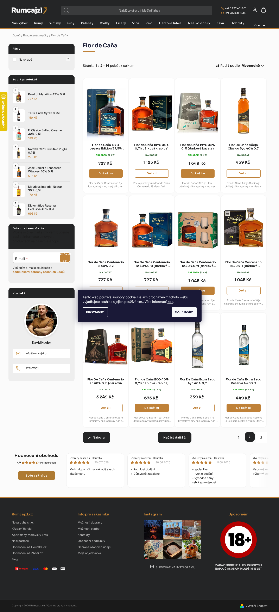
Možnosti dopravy (90, 522)
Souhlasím (184, 312)
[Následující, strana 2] (250, 437)
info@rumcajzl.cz (235, 12)
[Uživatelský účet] (255, 10)
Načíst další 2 (174, 437)
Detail (152, 173)
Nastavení (95, 312)
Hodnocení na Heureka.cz (29, 547)
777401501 (32, 368)
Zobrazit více (36, 475)
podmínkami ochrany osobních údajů (39, 272)
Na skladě (44, 59)
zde (170, 302)
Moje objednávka (89, 553)
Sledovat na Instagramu (175, 567)
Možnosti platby (89, 528)
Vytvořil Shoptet (256, 605)
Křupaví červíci (22, 528)
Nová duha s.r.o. (23, 522)
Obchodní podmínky (91, 541)
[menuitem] (19, 23)
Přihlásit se (65, 257)
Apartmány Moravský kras (30, 535)
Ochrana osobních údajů (94, 547)
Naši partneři (20, 541)
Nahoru (99, 437)
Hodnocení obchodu (36, 455)
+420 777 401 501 (235, 8)
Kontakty (84, 535)
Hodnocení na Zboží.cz (27, 553)
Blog (15, 559)
